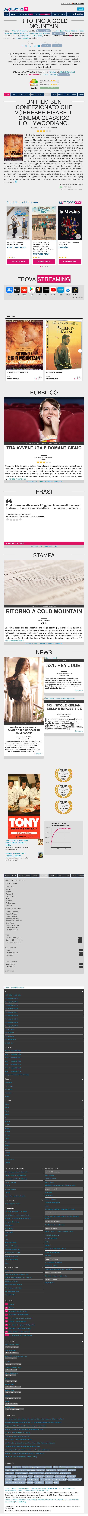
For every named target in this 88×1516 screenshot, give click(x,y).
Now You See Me (46, 1467)
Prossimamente (10, 1490)
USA (35, 35)
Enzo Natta (10, 923)
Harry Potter (71, 1476)
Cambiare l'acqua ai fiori (12, 1249)
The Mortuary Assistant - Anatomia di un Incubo (60, 1209)
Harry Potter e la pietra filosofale (15, 1196)
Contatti (14, 1499)
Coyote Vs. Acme (50, 1179)
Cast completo (58, 33)
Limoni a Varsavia (10, 1182)
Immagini (9, 955)
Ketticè (47, 1206)
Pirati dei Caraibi (65, 1473)
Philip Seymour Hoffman (39, 33)
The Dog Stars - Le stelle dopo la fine (16, 1172)
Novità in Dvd (9, 1043)
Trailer (54, 94)
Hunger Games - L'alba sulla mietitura (17, 1215)
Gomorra (25, 1467)
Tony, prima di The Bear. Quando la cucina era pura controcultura (25, 1426)
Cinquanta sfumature (51, 1473)
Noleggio (52, 72)
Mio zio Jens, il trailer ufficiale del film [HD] (18, 1439)
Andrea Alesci (11, 903)
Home (7, 1488)
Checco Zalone (51, 1470)
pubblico (26, 38)
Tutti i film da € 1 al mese (22, 202)
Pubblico (34, 94)
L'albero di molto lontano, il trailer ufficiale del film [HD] (22, 1446)
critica (18, 38)
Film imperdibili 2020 (11, 1015)
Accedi (80, 9)
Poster (60, 94)
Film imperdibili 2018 (11, 1022)
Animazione (8, 1093)
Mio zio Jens (9, 1271)
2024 (19, 995)
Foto (67, 94)
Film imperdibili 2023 (11, 1005)
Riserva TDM (62, 1499)
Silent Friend (49, 1196)
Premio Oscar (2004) (14, 938)
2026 (11, 995)
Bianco (7, 1263)
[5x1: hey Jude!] (50, 658)
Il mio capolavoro (16, 247)
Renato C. (9, 894)
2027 (6, 995)
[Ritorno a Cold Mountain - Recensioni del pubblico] (44, 441)
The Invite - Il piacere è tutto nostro (16, 1211)
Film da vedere (9, 1029)
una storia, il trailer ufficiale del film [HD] (17, 1433)
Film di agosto (9, 1036)
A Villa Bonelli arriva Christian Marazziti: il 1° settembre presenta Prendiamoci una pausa (33, 1422)
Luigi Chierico (11, 896)
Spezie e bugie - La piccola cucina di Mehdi (59, 1231)
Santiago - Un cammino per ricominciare (17, 1218)
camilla (8, 889)
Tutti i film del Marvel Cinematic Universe (53, 1479)
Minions (7, 1467)
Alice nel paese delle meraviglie (15, 1482)
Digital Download (67, 72)
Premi (40, 94)
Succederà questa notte (12, 1253)
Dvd (60, 1488)
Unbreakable (49, 1476)
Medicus (7, 1396)
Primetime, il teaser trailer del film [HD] (17, 1436)
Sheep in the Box (10, 1189)
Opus (7, 1470)
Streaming (81, 94)
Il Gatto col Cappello (11, 1246)
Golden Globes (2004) (14, 940)
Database (21, 1488)
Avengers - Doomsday (12, 1222)
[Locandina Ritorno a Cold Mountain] (13, 160)
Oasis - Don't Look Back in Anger (55, 1249)
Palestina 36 (9, 1232)
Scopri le (44, 482)
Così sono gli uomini (11, 1281)
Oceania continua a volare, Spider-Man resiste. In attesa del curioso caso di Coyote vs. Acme (34, 1419)
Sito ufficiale (10, 964)
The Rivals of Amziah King (13, 1288)
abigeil (8, 892)
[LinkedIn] (30, 46)
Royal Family (9, 1473)
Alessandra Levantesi (14, 921)
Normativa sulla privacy (27, 1499)
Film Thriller (8, 1086)
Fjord (6, 1239)
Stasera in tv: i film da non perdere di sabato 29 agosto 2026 (24, 1429)
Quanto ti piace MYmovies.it (14, 987)
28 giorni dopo (34, 1467)
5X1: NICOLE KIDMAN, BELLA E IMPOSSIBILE (64, 707)
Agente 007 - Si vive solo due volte (16, 1356)
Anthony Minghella (20, 30)
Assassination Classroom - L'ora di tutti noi (18, 1278)
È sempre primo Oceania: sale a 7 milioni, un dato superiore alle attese (27, 1450)
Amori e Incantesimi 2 (52, 1235)
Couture (7, 1192)
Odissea (11, 1308)
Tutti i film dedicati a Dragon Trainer (71, 1467)
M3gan (56, 1467)
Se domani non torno (11, 1256)
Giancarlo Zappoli (12, 883)
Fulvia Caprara (11, 916)
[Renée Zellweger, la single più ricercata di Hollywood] (24, 722)
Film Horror (8, 1089)
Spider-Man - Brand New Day (18, 1311)
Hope (6, 1235)
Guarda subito (18, 261)
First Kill (7, 1362)
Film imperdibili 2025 (11, 998)
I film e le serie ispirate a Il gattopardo (23, 1470)
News (20, 94)
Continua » (39, 754)
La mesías (63, 247)
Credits (7, 1499)
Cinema (13, 1488)
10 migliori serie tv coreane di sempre (17, 1075)
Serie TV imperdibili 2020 (13, 1068)
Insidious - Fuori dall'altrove (17, 1321)
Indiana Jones (38, 1476)
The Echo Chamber (51, 1238)
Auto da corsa (22, 1476)
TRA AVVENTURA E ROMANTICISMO (44, 448)
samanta (9, 901)
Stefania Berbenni (12, 918)
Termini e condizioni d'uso (46, 1499)
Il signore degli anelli (74, 1479)
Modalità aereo (9, 1384)
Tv (64, 1488)
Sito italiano (10, 967)
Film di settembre (10, 1039)
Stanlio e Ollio (9, 1390)
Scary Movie (16, 1467)
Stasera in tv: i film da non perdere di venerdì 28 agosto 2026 (24, 1453)
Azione (7, 1096)
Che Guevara (39, 1482)
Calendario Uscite (37, 1488)
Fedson (8, 898)
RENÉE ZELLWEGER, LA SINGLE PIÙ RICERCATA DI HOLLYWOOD (24, 730)
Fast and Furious (33, 1479)
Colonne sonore (30, 1490)
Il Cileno (7, 1185)
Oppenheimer (62, 1470)
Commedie (8, 1082)
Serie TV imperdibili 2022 (13, 1061)
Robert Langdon (60, 1476)
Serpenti (47, 1245)
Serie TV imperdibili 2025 (13, 1051)
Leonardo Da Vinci (21, 1473)
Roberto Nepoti (11, 914)
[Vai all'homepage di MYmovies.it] (16, 11)
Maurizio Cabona (12, 930)
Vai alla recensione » (18, 478)
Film (27, 1488)
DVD (46, 74)
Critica (27, 94)
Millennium (8, 1479)
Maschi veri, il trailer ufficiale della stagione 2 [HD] (21, 1457)
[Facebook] (22, 46)
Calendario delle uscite (12, 1204)
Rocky (56, 1482)
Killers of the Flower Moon (13, 1367)
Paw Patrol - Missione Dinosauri (55, 1225)
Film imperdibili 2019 (11, 1019)
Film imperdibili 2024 (11, 1002)
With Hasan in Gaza (51, 1266)
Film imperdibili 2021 (11, 1012)
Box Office (70, 1488)
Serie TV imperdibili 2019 (13, 1071)
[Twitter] (26, 46)
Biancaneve (40, 1470)
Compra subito (63, 75)
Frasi (74, 94)
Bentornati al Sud (10, 1242)
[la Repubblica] (72, 5)
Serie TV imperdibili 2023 (13, 1057)
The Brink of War (10, 1295)
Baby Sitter (71, 1470)
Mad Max (30, 1482)
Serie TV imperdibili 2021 (13, 1064)
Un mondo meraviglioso (52, 1202)
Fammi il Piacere (50, 1199)
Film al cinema (9, 1033)
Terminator (49, 1482)
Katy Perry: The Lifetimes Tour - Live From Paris (60, 1185)
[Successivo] (80, 351)
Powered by (72, 297)
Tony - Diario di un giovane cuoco (15, 1175)
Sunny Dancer (49, 1182)
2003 (40, 35)
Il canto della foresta (11, 1259)
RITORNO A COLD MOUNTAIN (44, 611)
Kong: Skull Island (10, 1350)
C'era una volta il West (12, 1345)
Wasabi (7, 1401)
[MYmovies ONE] (70, 202)
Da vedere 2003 (43, 31)
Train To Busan (50, 1175)
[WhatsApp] (34, 46)
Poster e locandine (13, 953)
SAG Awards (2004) (13, 942)
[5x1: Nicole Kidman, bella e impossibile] (59, 698)
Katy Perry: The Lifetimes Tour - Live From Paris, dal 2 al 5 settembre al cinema (30, 1443)
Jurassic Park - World (36, 1473)
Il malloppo (48, 1192)
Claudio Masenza (12, 912)
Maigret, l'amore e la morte (13, 1284)
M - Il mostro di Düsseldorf (53, 1262)
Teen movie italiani (20, 1479)
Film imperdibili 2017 (11, 1026)
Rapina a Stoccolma (11, 1373)
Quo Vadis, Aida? (41, 254)
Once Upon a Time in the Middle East (16, 1274)
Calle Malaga (9, 1229)
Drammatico (25, 35)
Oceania (11, 1304)
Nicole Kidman (71, 30)
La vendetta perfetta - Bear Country (16, 1179)
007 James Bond (10, 1476)
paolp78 (9, 905)
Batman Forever (10, 1407)
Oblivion (7, 1379)
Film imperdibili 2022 (11, 1009)
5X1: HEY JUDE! (64, 665)
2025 (15, 995)
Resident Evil (9, 1225)
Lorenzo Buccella (12, 927)
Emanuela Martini (12, 925)
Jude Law (59, 30)
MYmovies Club (42, 1490)
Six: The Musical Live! (12, 1291)
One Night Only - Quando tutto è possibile (22, 1325)
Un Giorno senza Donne (52, 1252)
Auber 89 (48, 1255)
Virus (30, 1476)
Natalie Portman (20, 33)
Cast (14, 94)
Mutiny (47, 1242)
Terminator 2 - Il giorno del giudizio (20, 1328)
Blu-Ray (53, 74)
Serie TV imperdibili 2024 (13, 1054)
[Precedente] (8, 351)
